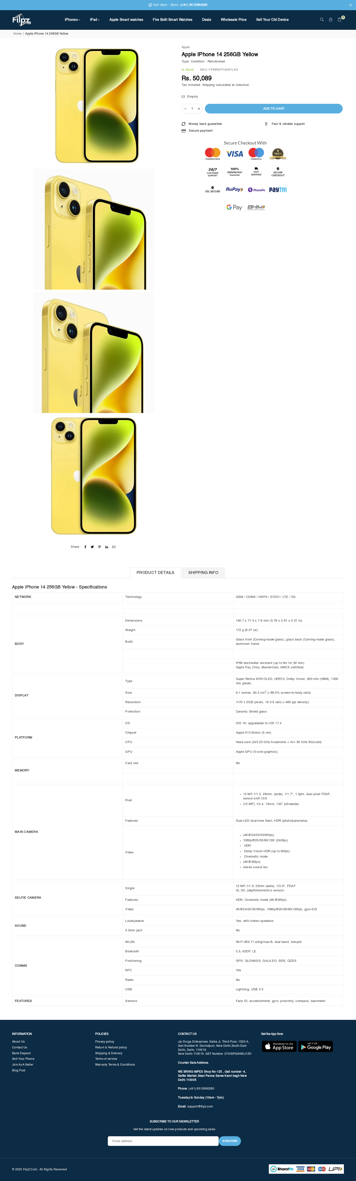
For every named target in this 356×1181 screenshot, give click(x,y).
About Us (18, 1041)
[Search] (322, 19)
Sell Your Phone (23, 1059)
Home (17, 33)
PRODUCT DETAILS (156, 573)
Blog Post (18, 1070)
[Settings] (330, 19)
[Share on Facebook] (85, 547)
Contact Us (19, 1047)
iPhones (71, 20)
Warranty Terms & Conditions (115, 1064)
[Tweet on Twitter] (92, 547)
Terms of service (106, 1059)
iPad (93, 20)
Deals (206, 20)
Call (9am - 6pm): (180, 5)
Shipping (208, 85)
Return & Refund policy (111, 1047)
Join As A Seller (22, 1064)
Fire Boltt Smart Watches (172, 20)
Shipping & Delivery (109, 1053)
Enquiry (192, 96)
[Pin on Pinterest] (99, 547)
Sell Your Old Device (272, 20)
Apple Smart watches (126, 20)
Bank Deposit (21, 1053)
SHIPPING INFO (203, 573)
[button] (339, 19)
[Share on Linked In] (106, 547)
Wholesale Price (234, 20)
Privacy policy (104, 1041)
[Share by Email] (114, 547)
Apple (186, 47)
